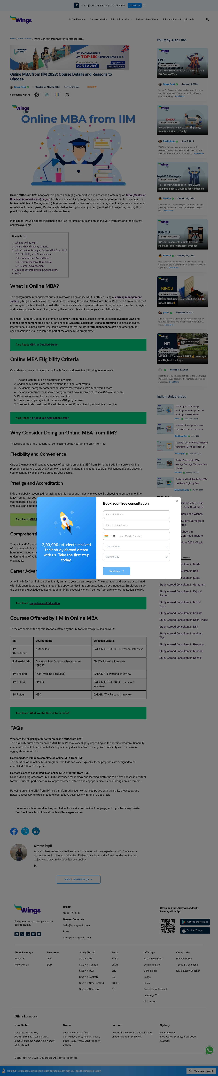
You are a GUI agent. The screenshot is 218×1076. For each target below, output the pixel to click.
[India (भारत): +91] (106, 536)
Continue (115, 571)
